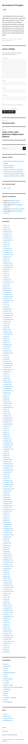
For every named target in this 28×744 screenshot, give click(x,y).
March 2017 (7, 342)
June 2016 (6, 348)
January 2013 (7, 405)
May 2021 (6, 275)
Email (4, 88)
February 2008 (8, 501)
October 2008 (8, 486)
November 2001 (8, 637)
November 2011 (8, 420)
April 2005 (7, 551)
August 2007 (7, 512)
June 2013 (6, 394)
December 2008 (8, 482)
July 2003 (6, 595)
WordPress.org (8, 720)
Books (3, 40)
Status (19, 38)
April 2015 (7, 359)
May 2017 (6, 338)
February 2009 (8, 480)
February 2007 (8, 524)
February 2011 (8, 438)
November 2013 (8, 386)
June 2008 (7, 495)
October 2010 (7, 447)
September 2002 (8, 616)
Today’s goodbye (9, 165)
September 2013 (8, 390)
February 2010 (8, 459)
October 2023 (8, 238)
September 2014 (8, 369)
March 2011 (7, 436)
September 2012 (8, 407)
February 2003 (8, 606)
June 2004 (7, 572)
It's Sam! (6, 683)
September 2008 (8, 489)
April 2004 (7, 576)
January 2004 (7, 583)
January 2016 (7, 351)
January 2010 (7, 461)
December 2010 (8, 443)
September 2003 (8, 591)
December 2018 (8, 313)
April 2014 (7, 378)
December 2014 (8, 363)
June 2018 (6, 323)
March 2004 (7, 578)
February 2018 (8, 332)
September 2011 (8, 424)
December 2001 (8, 635)
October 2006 (8, 532)
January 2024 (7, 236)
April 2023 (7, 246)
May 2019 (6, 307)
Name (4, 80)
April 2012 (7, 411)
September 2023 (8, 240)
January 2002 (7, 633)
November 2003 (8, 587)
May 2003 (6, 599)
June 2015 (6, 357)
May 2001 (6, 650)
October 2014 (7, 367)
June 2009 (7, 476)
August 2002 (7, 618)
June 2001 (6, 647)
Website (4, 95)
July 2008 (6, 493)
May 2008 (6, 497)
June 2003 (7, 597)
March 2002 (7, 629)
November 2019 (8, 296)
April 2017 (6, 340)
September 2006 (9, 535)
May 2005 (6, 549)
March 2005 (7, 553)
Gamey (6, 676)
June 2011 (6, 430)
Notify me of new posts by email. (10, 109)
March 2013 (7, 401)
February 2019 (8, 309)
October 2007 (8, 507)
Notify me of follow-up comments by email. (12, 104)
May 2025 (6, 227)
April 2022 (7, 261)
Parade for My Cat (9, 167)
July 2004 (6, 570)
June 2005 (7, 547)
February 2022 (8, 263)
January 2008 (7, 503)
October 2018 (7, 317)
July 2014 (6, 374)
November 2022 (8, 254)
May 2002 (6, 624)
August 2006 (7, 537)
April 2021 (7, 277)
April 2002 (7, 627)
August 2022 (7, 257)
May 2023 (6, 244)
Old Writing (7, 689)
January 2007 (7, 526)
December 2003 (8, 585)
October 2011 (7, 422)
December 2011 (8, 417)
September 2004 (8, 566)
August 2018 (7, 321)
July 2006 (6, 539)
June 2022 (7, 259)
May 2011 (6, 432)
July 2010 (6, 451)
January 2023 (7, 250)
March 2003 (7, 604)
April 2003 (7, 601)
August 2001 (7, 643)
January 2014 (7, 384)
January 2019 (7, 311)
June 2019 (6, 305)
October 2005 (8, 543)
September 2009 (9, 470)
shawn (5, 38)
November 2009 (8, 466)
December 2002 (8, 610)
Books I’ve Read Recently (9, 735)
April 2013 (6, 399)
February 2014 (8, 382)
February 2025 (8, 231)
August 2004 (7, 568)
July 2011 (6, 428)
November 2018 (8, 315)
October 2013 (7, 388)
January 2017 (7, 346)
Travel (5, 699)
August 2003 (7, 593)
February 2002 (8, 631)
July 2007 (6, 514)
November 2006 (8, 530)
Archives (6, 664)
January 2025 (7, 234)
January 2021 (7, 280)
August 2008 (7, 491)
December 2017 (8, 334)
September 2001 (8, 641)
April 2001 (7, 652)
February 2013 (8, 403)
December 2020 (8, 282)
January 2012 (7, 415)
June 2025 (7, 225)
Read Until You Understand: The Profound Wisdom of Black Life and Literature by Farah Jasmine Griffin (14, 174)
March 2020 (7, 288)
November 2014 (8, 365)
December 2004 (8, 560)
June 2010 (6, 453)
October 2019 (7, 298)
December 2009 (8, 463)
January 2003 (7, 608)
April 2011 (6, 434)
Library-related (8, 685)
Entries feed (7, 716)
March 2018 (7, 330)
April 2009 (7, 478)
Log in (5, 714)
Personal (6, 691)
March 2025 (7, 229)
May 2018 (6, 325)
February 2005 (8, 555)
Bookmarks (7, 666)
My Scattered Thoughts (12, 5)
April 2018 (7, 328)
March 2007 (7, 522)
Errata (5, 670)
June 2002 (7, 622)
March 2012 (7, 413)
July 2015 (6, 355)
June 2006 (7, 541)
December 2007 (8, 505)
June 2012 (6, 409)
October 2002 (8, 614)
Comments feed (8, 718)
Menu (4, 9)
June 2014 (6, 376)
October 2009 (8, 468)
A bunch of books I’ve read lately (13, 169)
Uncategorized (8, 702)
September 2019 (8, 300)
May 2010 (6, 455)
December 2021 (8, 265)
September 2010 (8, 449)
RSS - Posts (7, 188)
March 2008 (7, 499)
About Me (5, 731)
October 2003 (8, 589)
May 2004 (6, 574)
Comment (5, 58)
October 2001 (7, 639)
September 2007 (8, 509)
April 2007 (7, 520)
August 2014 (7, 371)
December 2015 (8, 353)
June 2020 (7, 284)
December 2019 (8, 294)
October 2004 (8, 564)
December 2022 (8, 252)
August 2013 (7, 392)
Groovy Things (9, 40)
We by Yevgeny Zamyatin (17, 209)
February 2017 (8, 344)
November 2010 (8, 445)
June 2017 (6, 336)
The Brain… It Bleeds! (10, 697)
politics (6, 693)
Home (4, 727)
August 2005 (7, 545)
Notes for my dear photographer (13, 687)
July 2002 (6, 620)
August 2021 (7, 269)
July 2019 (6, 302)
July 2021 (6, 271)
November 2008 (8, 484)
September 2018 (8, 319)
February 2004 (8, 581)
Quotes (6, 695)
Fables (5, 674)
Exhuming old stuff (9, 672)
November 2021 (8, 267)
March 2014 (7, 380)
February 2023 (8, 248)
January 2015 (7, 361)
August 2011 (7, 426)
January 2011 (7, 440)
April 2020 (7, 286)
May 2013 (6, 397)
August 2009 (7, 472)
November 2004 (8, 562)
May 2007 (6, 518)
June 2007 (7, 516)
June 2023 (7, 242)
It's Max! (6, 681)
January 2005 (7, 558)
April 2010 (7, 457)
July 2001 (6, 645)
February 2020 (8, 290)
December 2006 (8, 528)
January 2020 (7, 292)
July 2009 (6, 474)
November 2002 (8, 612)
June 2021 (6, 273)
